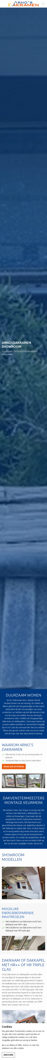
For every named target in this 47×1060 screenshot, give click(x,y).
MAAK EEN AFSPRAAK (14, 766)
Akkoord (8, 1055)
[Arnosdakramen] (24, 3)
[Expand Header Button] (43, 4)
